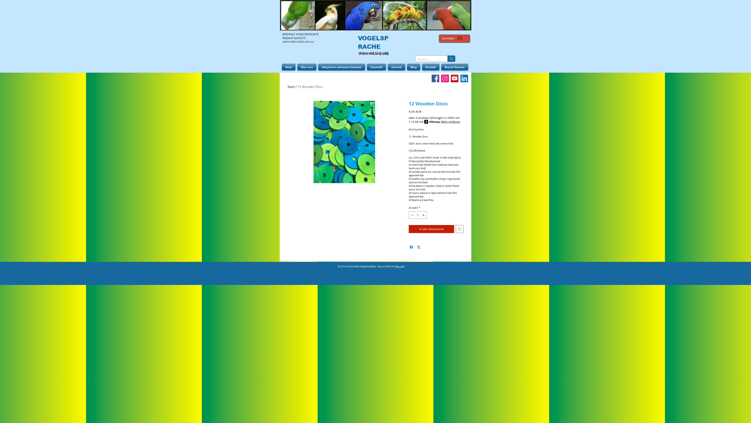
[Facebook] (435, 78)
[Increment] (423, 215)
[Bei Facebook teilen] (411, 247)
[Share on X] (418, 247)
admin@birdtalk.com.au (298, 41)
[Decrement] (412, 215)
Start (291, 87)
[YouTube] (454, 78)
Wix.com (399, 266)
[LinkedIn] (464, 78)
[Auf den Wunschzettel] (460, 229)
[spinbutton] (418, 215)
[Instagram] (445, 78)
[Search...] (451, 59)
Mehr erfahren (450, 122)
